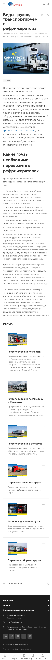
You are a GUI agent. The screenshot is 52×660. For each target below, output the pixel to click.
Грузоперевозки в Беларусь (25, 443)
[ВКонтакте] (5, 636)
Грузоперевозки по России (25, 351)
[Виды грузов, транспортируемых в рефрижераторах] (26, 58)
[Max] (30, 636)
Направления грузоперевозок (18, 610)
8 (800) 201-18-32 (15, 615)
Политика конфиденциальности (17, 649)
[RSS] (42, 14)
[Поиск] (48, 4)
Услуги (6, 605)
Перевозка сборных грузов (24, 560)
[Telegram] (11, 636)
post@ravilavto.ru (14, 622)
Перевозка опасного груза (24, 482)
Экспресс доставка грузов (24, 521)
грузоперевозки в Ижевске (19, 130)
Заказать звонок (14, 618)
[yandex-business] (23, 636)
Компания (8, 600)
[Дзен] (17, 636)
